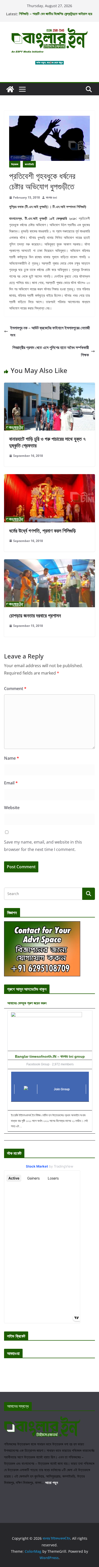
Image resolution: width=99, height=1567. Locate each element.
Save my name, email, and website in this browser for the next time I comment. (43, 845)
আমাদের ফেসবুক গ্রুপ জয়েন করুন (26, 1003)
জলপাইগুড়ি (29, 164)
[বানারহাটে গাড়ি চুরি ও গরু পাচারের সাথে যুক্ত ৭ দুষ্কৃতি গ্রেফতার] (49, 386)
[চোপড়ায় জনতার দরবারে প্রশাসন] (49, 563)
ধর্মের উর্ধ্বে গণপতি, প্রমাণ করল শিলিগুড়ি (42, 530)
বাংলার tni (51, 197)
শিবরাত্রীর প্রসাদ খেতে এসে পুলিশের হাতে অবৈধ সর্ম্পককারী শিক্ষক (50, 351)
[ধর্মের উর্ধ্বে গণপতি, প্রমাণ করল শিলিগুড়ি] (49, 478)
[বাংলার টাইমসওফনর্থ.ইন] (10, 89)
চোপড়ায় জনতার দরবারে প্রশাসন (35, 615)
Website (12, 807)
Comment (15, 688)
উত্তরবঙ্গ (14, 164)
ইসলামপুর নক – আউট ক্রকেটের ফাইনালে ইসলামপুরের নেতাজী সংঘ (50, 331)
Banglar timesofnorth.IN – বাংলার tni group (50, 1056)
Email (11, 783)
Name (11, 758)
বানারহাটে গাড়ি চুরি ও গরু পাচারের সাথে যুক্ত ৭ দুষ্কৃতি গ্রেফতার (47, 442)
